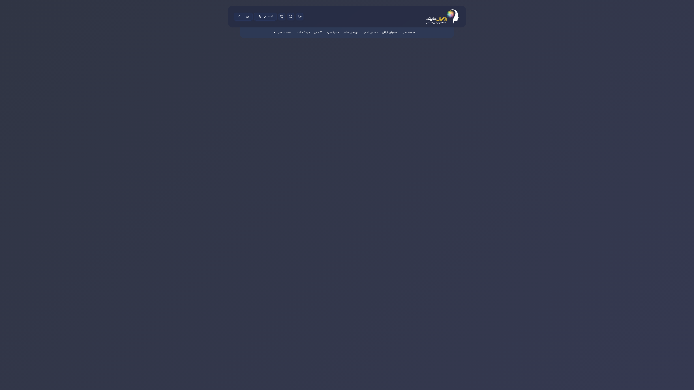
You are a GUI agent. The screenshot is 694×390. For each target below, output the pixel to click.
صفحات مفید (282, 32)
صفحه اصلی (408, 32)
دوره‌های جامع (351, 32)
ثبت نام (268, 17)
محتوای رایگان (389, 32)
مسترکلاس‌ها (332, 32)
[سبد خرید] (281, 16)
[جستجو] (290, 16)
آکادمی (318, 32)
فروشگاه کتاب (303, 32)
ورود (246, 17)
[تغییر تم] (299, 16)
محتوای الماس (370, 32)
